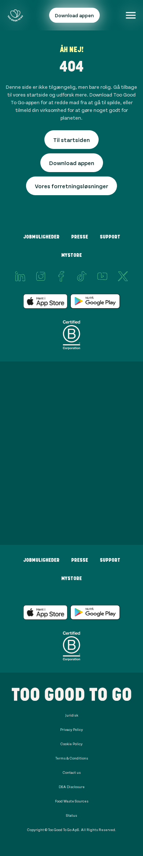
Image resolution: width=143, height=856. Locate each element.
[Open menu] (130, 15)
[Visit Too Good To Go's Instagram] (41, 276)
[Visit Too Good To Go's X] (123, 276)
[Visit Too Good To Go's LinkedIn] (20, 276)
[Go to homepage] (15, 15)
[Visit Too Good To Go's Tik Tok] (82, 276)
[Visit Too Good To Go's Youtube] (102, 276)
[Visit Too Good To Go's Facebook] (61, 276)
